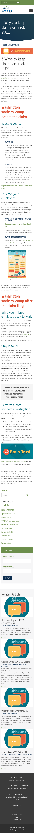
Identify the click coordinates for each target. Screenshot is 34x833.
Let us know (25, 334)
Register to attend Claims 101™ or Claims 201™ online (16, 186)
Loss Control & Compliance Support (17, 797)
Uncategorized (6, 542)
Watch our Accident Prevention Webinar (13, 461)
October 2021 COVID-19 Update (15, 661)
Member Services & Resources (17, 785)
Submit (7, 578)
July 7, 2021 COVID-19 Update (15, 751)
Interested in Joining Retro (17, 780)
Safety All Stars (6, 528)
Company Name (9, 567)
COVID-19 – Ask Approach (10, 520)
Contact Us (17, 805)
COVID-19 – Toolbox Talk (9, 524)
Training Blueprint (7, 539)
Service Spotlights (7, 532)
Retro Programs (17, 777)
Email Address (8, 557)
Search (18, 2)
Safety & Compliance (17, 794)
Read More (4, 638)
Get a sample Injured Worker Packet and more (18, 225)
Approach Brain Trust (8, 513)
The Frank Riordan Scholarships (17, 788)
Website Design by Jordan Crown (17, 830)
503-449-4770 (17, 814)
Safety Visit (17, 799)
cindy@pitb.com (17, 819)
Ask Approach (6, 517)
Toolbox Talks (6, 535)
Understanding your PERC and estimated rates (14, 621)
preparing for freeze (7, 78)
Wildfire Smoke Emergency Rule (15, 710)
